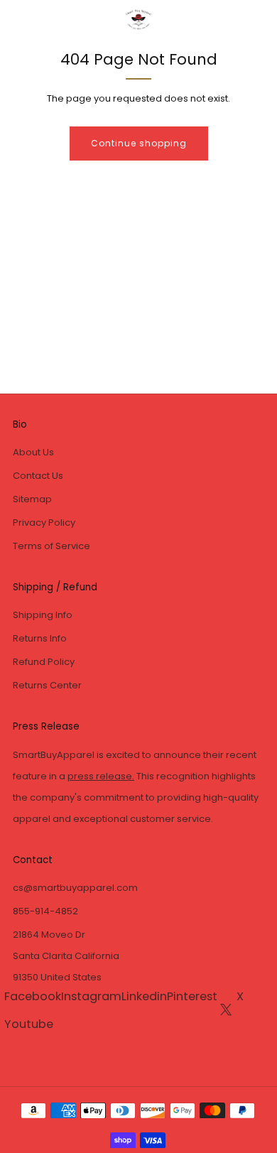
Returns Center (47, 685)
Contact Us (38, 475)
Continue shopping (139, 143)
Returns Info (40, 638)
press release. (100, 776)
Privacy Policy (44, 522)
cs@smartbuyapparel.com (75, 887)
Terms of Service (51, 546)
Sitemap (32, 499)
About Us (33, 452)
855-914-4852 (45, 911)
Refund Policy (44, 661)
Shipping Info (42, 615)
